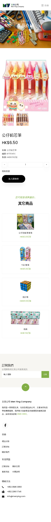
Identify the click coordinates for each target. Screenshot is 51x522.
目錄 (46, 5)
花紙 (25, 329)
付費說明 (16, 471)
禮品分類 (5, 441)
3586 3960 (22, 414)
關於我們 (5, 452)
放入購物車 (13, 178)
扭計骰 (26, 297)
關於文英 (16, 466)
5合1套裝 (25, 265)
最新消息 (5, 471)
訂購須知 (5, 446)
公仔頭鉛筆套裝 (25, 233)
